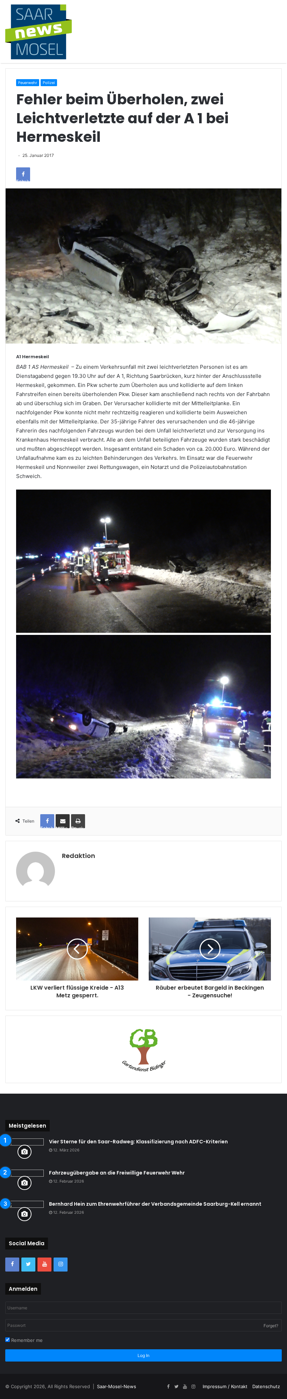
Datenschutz (266, 1386)
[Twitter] (28, 1265)
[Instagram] (61, 1265)
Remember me (26, 1340)
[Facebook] (12, 1265)
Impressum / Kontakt (225, 1386)
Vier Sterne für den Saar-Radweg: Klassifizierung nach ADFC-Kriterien (138, 1141)
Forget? (271, 1325)
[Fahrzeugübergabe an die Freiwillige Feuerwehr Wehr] (24, 1183)
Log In (143, 1355)
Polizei (49, 82)
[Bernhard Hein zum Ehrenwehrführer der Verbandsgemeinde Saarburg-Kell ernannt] (24, 1214)
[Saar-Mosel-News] (38, 32)
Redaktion (78, 855)
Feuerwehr (27, 82)
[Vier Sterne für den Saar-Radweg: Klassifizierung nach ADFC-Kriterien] (24, 1151)
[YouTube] (44, 1265)
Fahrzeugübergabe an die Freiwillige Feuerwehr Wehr (117, 1172)
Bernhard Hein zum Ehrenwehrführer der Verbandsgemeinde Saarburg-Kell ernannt (155, 1203)
